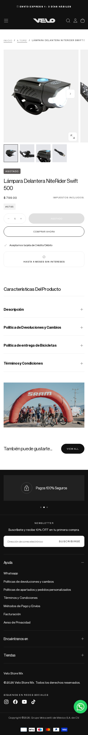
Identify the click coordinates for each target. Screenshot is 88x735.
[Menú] (6, 21)
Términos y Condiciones (20, 597)
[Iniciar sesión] (75, 20)
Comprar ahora (44, 231)
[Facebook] (15, 701)
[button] (68, 20)
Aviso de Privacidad (17, 622)
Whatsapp (11, 573)
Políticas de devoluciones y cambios (29, 581)
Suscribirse (70, 541)
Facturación (12, 614)
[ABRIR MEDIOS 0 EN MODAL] (72, 136)
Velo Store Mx (13, 673)
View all (73, 448)
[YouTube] (24, 701)
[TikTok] (33, 701)
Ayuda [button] (8, 562)
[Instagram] (6, 701)
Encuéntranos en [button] (16, 639)
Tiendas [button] (10, 655)
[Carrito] (82, 20)
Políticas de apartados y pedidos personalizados (37, 589)
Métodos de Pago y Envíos (22, 606)
